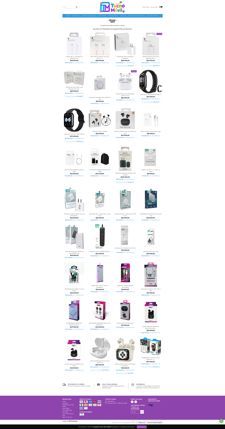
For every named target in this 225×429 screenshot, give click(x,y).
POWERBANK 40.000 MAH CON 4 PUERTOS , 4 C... (151, 358)
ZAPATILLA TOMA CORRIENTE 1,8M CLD (99, 251)
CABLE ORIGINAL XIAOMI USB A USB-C (150, 131)
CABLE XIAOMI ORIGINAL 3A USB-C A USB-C (74, 170)
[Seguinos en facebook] (135, 401)
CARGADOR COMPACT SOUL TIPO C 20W (151, 289)
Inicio (68, 15)
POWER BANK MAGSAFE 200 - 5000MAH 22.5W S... (74, 324)
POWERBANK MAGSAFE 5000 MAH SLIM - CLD (151, 214)
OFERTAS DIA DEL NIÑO (89, 15)
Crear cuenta (145, 7)
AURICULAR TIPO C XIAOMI (99, 131)
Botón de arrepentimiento (155, 422)
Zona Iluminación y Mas (136, 15)
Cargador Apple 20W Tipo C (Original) (125, 57)
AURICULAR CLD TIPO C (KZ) (150, 251)
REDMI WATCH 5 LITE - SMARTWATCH (74, 134)
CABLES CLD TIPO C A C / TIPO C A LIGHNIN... (150, 170)
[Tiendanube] (70, 421)
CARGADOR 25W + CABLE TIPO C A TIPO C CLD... (100, 214)
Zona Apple (102, 15)
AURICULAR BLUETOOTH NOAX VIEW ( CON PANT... (125, 364)
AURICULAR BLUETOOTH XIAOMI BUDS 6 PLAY (125, 132)
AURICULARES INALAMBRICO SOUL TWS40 (74, 364)
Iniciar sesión (154, 7)
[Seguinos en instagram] (132, 401)
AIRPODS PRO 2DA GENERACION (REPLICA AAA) (125, 94)
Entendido (142, 427)
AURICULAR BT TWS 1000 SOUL (125, 323)
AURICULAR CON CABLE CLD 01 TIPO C (125, 248)
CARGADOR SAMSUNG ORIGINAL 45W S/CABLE (125, 174)
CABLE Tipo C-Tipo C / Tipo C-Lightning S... (99, 286)
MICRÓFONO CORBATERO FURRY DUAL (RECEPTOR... (100, 324)
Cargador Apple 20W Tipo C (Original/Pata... (150, 57)
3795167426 (110, 401)
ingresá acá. (142, 422)
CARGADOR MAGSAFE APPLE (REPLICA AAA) (100, 98)
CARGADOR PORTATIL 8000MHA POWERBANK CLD (74, 252)
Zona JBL (123, 15)
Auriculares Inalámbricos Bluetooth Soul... (150, 327)
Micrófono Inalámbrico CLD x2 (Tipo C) (74, 289)
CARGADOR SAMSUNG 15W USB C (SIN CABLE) (100, 170)
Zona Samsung (113, 15)
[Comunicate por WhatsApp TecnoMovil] (221, 421)
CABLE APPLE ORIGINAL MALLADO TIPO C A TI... (99, 57)
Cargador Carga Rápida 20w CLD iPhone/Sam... (74, 214)
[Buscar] (76, 7)
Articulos (76, 15)
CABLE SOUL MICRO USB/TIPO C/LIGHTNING (125, 286)
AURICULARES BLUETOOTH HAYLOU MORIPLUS (100, 361)
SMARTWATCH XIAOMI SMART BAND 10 (150, 94)
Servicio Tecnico (152, 15)
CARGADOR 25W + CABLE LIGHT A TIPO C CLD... (125, 214)
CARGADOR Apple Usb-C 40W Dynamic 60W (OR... (74, 88)
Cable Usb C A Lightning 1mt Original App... (74, 57)
